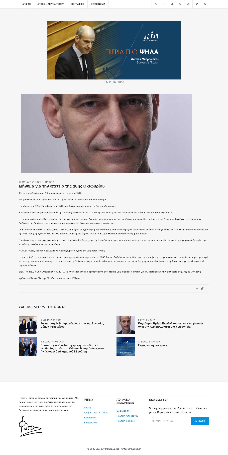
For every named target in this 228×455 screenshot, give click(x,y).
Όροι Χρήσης (124, 410)
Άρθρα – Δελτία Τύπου (50, 4)
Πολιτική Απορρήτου (127, 415)
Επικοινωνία (98, 4)
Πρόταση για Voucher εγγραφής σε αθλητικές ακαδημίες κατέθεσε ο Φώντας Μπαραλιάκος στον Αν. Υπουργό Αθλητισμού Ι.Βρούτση (72, 348)
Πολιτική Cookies (126, 420)
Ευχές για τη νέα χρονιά (153, 345)
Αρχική (26, 4)
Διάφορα (49, 182)
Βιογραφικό (77, 4)
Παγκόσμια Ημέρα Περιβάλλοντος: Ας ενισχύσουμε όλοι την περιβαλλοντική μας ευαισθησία (170, 325)
